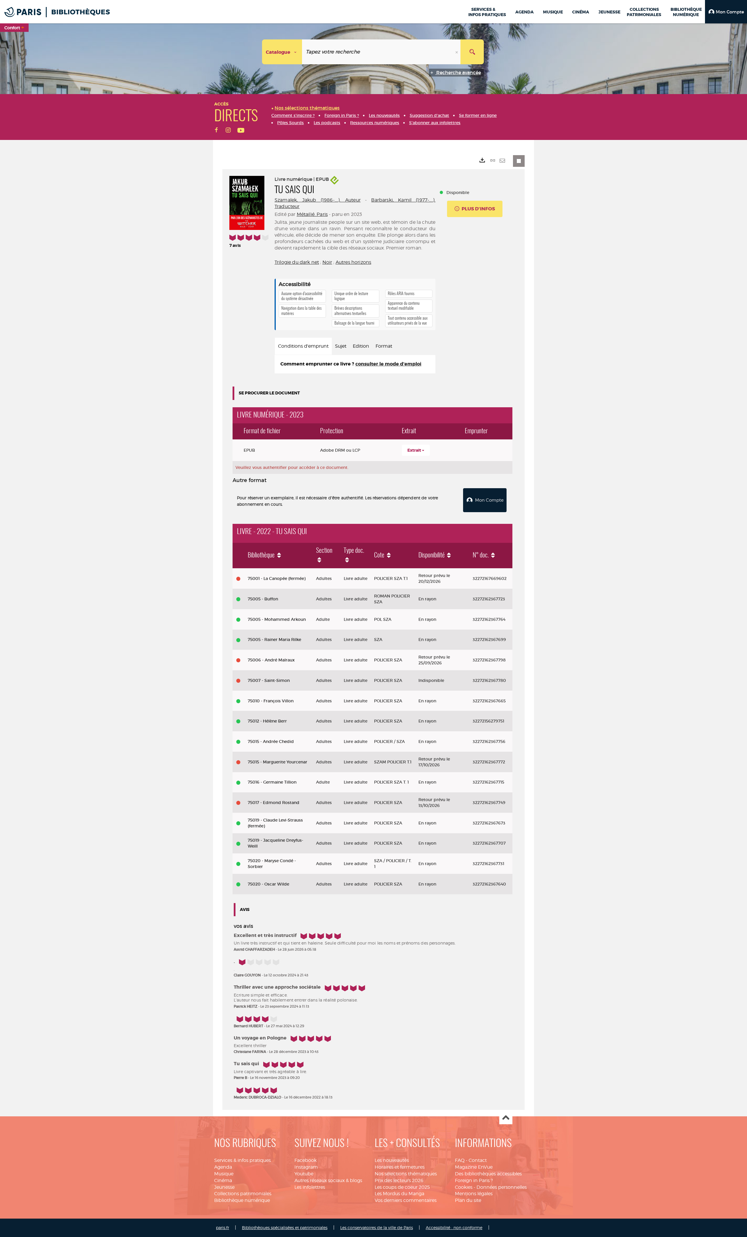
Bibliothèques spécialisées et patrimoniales (284, 1227)
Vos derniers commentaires (406, 1200)
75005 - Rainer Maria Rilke (274, 639)
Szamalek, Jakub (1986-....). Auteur (318, 200)
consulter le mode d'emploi (388, 364)
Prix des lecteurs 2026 (399, 1180)
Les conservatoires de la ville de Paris (376, 1227)
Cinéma (223, 1180)
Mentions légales (474, 1193)
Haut (505, 1118)
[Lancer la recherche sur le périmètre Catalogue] (472, 51)
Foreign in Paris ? (474, 1180)
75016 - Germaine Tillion (272, 782)
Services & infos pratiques (242, 1160)
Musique (223, 1174)
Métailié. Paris (312, 214)
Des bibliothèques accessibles (488, 1174)
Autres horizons (353, 262)
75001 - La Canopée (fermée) (277, 578)
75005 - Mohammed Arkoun (277, 619)
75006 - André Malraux (271, 660)
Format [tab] (384, 346)
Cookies (463, 1187)
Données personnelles (502, 1187)
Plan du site (468, 1200)
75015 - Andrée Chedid (271, 741)
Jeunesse (224, 1187)
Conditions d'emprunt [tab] (303, 346)
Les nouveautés (392, 1160)
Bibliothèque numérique (242, 1200)
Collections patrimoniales (242, 1193)
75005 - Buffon (263, 599)
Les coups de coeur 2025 (402, 1187)
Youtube (303, 1174)
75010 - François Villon (271, 701)
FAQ (460, 1160)
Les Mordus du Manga (399, 1193)
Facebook (305, 1160)
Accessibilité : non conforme (454, 1227)
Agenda (223, 1167)
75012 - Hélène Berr (267, 721)
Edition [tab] (361, 346)
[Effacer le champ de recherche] (457, 51)
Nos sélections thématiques (406, 1174)
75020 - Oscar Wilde (268, 884)
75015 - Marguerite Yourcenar (277, 762)
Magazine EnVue (474, 1167)
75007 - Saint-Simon (269, 680)
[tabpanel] (355, 364)
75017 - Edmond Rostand (273, 802)
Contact (478, 1160)
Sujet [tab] (340, 346)
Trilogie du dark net (297, 262)
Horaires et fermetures (400, 1167)
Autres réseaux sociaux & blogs (328, 1180)
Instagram (306, 1167)
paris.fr (222, 1227)
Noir (327, 262)
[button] (726, 11)
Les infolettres (309, 1187)
